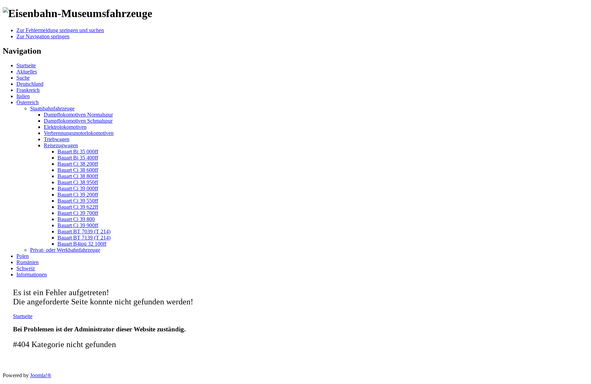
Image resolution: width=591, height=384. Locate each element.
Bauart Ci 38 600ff (77, 170)
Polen (22, 256)
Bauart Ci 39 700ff (77, 213)
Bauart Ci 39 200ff (77, 194)
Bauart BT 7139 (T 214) (83, 238)
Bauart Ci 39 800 (76, 219)
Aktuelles (26, 71)
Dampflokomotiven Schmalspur (78, 121)
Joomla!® (40, 375)
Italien (23, 96)
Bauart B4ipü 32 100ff (81, 244)
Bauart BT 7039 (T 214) (83, 231)
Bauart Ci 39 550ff (77, 201)
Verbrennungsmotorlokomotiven (79, 133)
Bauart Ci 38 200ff (77, 164)
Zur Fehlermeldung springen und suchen (60, 30)
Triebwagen (56, 139)
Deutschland (29, 84)
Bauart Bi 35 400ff (77, 158)
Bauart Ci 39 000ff (77, 188)
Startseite (26, 65)
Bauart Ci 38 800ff (77, 176)
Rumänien (27, 262)
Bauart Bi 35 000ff (77, 151)
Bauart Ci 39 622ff (77, 207)
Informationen (31, 274)
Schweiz (25, 268)
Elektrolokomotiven (65, 127)
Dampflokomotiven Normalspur (78, 115)
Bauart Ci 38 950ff (77, 182)
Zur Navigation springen (42, 36)
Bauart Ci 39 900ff (77, 225)
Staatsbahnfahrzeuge (52, 108)
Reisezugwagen (61, 145)
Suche (23, 78)
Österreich (27, 102)
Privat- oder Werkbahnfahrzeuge (65, 250)
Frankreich (28, 90)
